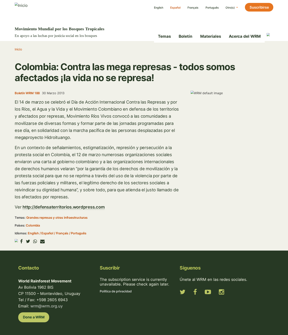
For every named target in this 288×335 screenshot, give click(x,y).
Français (192, 7)
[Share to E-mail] (42, 241)
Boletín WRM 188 (27, 93)
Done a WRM (33, 317)
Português (212, 7)
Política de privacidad (116, 291)
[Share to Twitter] (28, 241)
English (158, 7)
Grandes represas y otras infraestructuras (57, 217)
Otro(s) (230, 7)
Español (175, 7)
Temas (164, 36)
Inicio (18, 49)
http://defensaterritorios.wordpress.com (64, 207)
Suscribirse (259, 7)
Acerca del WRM (245, 36)
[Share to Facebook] (21, 241)
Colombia (33, 225)
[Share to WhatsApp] (35, 241)
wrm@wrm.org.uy (46, 306)
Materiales (210, 36)
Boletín (185, 36)
